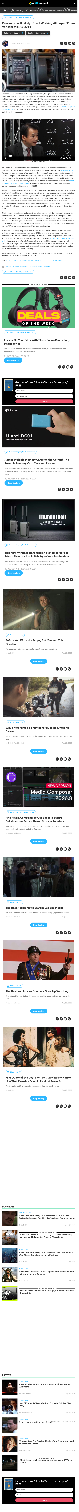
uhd (30, 266)
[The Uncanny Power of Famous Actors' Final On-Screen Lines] (38, 1134)
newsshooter (46, 266)
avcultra (40, 266)
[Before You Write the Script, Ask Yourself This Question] (38, 609)
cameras (17, 266)
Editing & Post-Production (22, 812)
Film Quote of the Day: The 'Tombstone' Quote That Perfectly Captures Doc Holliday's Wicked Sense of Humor (47, 1308)
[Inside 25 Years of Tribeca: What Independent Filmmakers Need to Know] (38, 1224)
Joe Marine (16, 43)
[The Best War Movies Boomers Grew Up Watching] (38, 960)
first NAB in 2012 (67, 170)
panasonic (8, 266)
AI (7, 10)
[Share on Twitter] (65, 43)
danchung (25, 266)
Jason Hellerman (14, 917)
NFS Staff (11, 356)
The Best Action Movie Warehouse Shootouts (34, 907)
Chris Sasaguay (26, 1505)
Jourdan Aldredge (16, 479)
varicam (34, 266)
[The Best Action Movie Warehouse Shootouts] (38, 877)
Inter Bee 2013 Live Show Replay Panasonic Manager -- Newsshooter (34, 260)
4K (21, 266)
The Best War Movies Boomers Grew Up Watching (37, 991)
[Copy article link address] (73, 43)
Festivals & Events (18, 1249)
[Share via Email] (69, 43)
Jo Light (11, 653)
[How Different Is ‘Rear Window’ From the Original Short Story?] (9, 1498)
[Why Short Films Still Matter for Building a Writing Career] (38, 697)
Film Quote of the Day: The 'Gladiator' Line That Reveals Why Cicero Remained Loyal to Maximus (46, 1345)
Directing (18, 10)
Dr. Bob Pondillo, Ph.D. (16, 743)
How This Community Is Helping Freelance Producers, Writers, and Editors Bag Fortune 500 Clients (46, 1328)
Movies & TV (16, 902)
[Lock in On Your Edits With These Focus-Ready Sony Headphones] (38, 307)
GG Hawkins (12, 1270)
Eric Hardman (26, 1373)
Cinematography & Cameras (54, 10)
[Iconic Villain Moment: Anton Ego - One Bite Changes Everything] (9, 1479)
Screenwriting (33, 10)
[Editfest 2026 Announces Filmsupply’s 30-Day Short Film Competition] (9, 1385)
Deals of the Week (18, 349)
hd (13, 266)
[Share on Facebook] (61, 43)
